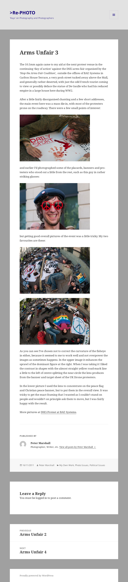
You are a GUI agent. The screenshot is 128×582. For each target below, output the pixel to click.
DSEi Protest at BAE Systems (58, 412)
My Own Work (66, 465)
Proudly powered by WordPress (36, 575)
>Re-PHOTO (22, 12)
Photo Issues (81, 465)
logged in (41, 498)
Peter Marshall (46, 465)
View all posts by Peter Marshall (76, 446)
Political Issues (97, 465)
